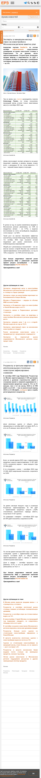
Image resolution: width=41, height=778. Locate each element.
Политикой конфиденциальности (12, 775)
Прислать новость (34, 30)
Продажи (14, 351)
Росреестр (23, 351)
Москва (5, 672)
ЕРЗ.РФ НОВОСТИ (21, 265)
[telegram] (25, 3)
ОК (33, 773)
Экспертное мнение (18, 353)
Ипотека (31, 671)
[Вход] (38, 3)
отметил (19, 99)
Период (3, 24)
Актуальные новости (7, 30)
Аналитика (6, 351)
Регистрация (7, 353)
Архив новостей (9, 16)
